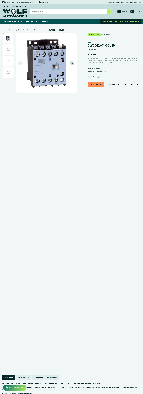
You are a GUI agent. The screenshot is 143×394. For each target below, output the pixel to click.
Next (72, 63)
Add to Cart (96, 84)
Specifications (23, 377)
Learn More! (44, 2)
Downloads (38, 377)
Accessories (52, 377)
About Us (111, 2)
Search (109, 11)
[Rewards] (14, 388)
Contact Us (120, 2)
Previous (20, 63)
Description (8, 377)
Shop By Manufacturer (36, 21)
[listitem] (9, 38)
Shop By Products (12, 21)
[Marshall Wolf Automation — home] (14, 11)
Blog (127, 2)
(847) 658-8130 (135, 2)
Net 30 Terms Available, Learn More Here (121, 21)
